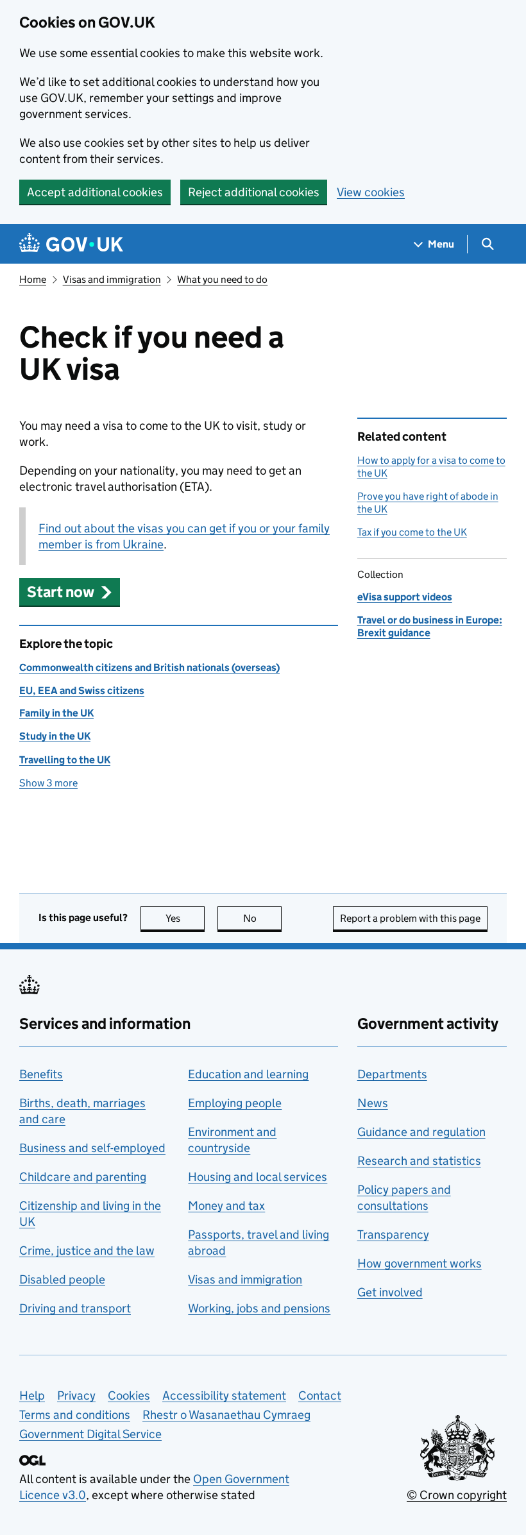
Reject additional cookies (253, 192)
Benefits (41, 1074)
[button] (69, 592)
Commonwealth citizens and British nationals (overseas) (149, 667)
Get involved (390, 1292)
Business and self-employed (92, 1148)
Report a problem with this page (410, 918)
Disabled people (62, 1279)
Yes (185, 918)
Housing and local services (257, 1176)
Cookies (129, 1395)
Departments (392, 1074)
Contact (319, 1395)
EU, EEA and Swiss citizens (81, 690)
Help (32, 1395)
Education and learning (248, 1074)
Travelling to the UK (64, 760)
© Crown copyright (457, 1495)
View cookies (371, 192)
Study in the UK (54, 736)
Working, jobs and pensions (259, 1308)
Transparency (393, 1234)
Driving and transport (75, 1308)
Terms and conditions (74, 1414)
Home (32, 279)
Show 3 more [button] (48, 783)
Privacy (76, 1395)
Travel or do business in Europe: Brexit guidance (429, 626)
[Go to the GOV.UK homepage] (71, 244)
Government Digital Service (90, 1434)
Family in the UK (56, 713)
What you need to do (222, 279)
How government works (419, 1263)
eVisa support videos (404, 597)
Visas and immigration (112, 279)
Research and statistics (419, 1160)
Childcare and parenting (82, 1176)
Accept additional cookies (95, 192)
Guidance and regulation (421, 1131)
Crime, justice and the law (87, 1250)
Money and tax (226, 1205)
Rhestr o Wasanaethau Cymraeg (226, 1414)
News (372, 1103)
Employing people (235, 1103)
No (262, 918)
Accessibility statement (224, 1395)
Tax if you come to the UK (412, 532)
